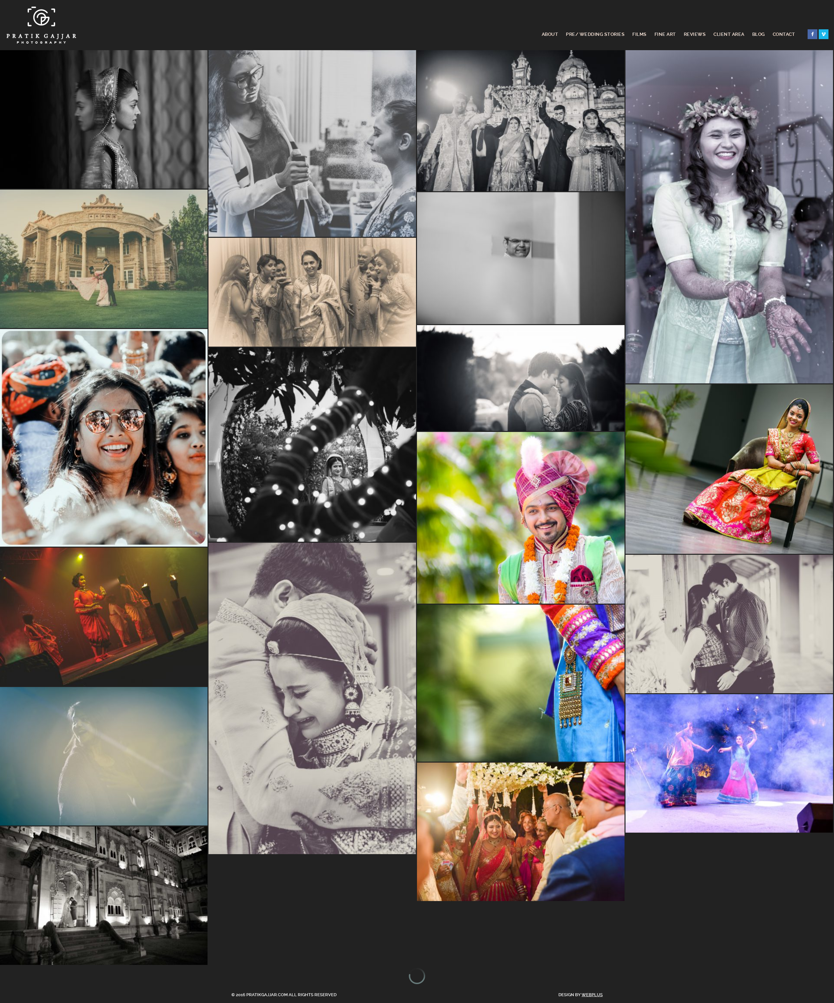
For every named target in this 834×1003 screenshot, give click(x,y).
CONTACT (784, 34)
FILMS (639, 34)
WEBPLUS (592, 994)
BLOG (758, 34)
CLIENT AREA (728, 34)
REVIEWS (695, 34)
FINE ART (665, 34)
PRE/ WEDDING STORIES (595, 34)
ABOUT (550, 34)
